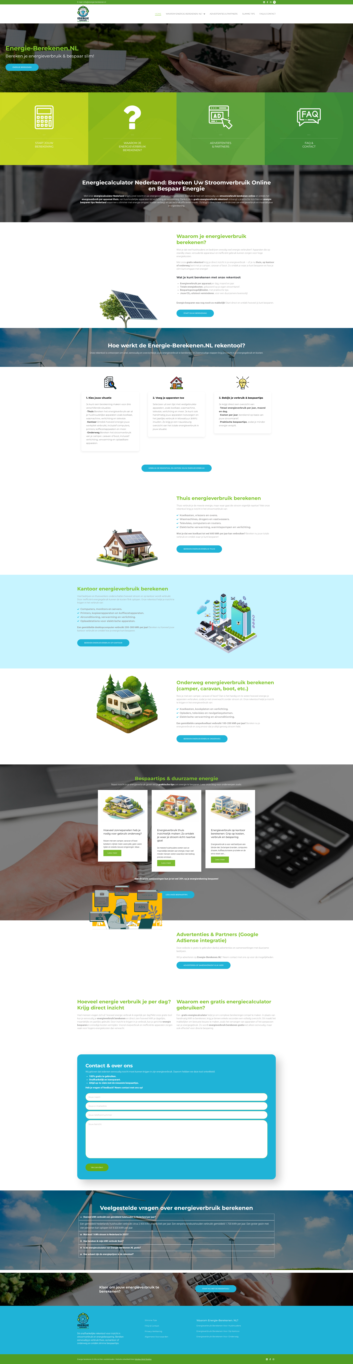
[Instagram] (271, 2)
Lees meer (112, 853)
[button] (203, 965)
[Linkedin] (264, 2)
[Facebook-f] (267, 2)
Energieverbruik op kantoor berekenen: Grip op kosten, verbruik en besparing (228, 834)
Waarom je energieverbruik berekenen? (132, 146)
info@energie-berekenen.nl (94, 2)
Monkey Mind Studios (143, 1359)
